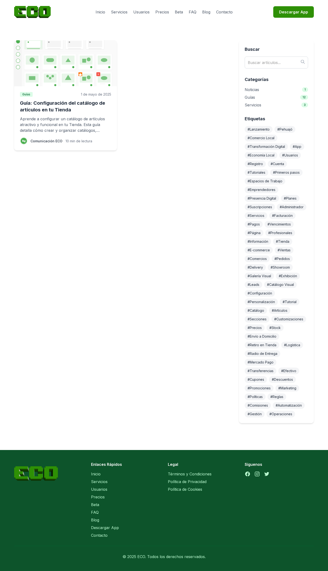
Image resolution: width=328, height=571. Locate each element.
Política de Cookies (185, 489)
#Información (258, 241)
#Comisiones (258, 405)
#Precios (255, 328)
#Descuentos (282, 379)
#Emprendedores (261, 190)
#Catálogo (256, 310)
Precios (162, 12)
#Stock (275, 328)
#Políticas (255, 397)
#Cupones (256, 379)
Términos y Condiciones (190, 474)
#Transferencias (260, 371)
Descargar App (293, 12)
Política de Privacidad (187, 481)
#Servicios (256, 215)
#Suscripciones (260, 207)
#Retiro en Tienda (262, 345)
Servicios (119, 12)
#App (297, 146)
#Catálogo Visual (280, 285)
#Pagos (254, 224)
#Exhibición (288, 276)
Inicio (100, 12)
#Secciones (257, 319)
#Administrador (292, 207)
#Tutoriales (256, 172)
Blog (206, 12)
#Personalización (261, 302)
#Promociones (259, 388)
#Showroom (280, 267)
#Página (254, 233)
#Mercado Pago (260, 362)
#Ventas (284, 250)
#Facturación (282, 215)
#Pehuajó (284, 129)
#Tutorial (290, 302)
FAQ (192, 12)
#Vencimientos (279, 224)
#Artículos (279, 310)
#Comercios (257, 259)
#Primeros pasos (286, 172)
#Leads (253, 285)
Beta (179, 12)
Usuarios (141, 12)
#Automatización (289, 405)
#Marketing (287, 388)
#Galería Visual (259, 276)
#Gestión (255, 414)
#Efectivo (288, 371)
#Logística (292, 345)
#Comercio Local (261, 138)
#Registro (255, 164)
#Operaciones (280, 414)
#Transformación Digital (266, 146)
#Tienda (282, 241)
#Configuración (260, 293)
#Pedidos (282, 259)
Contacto (224, 12)
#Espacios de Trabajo (265, 181)
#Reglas (276, 397)
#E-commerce (259, 250)
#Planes (290, 198)
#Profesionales (280, 233)
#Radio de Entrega (262, 354)
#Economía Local (261, 155)
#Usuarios (290, 155)
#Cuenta (277, 164)
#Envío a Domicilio (262, 336)
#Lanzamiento (259, 129)
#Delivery (255, 267)
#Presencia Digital (262, 198)
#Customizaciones (288, 319)
